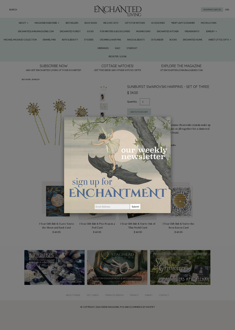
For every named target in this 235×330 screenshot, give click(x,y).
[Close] (171, 117)
